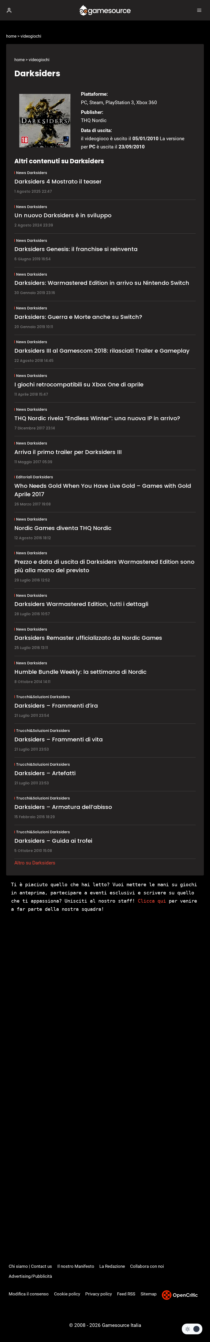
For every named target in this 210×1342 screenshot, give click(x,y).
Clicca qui (152, 901)
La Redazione (112, 1266)
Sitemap (149, 1293)
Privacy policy (98, 1293)
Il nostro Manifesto (75, 1266)
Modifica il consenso (29, 1293)
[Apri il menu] (199, 10)
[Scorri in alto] (197, 1323)
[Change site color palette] (192, 1329)
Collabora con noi (147, 1266)
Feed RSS (126, 1293)
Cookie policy (67, 1293)
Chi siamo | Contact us (30, 1266)
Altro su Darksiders (34, 863)
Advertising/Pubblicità (30, 1276)
